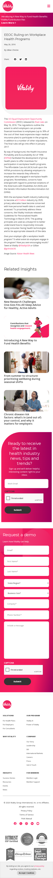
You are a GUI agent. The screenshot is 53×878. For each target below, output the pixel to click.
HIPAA (8, 158)
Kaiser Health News (25, 253)
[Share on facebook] (15, 59)
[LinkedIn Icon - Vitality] (32, 823)
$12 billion (21, 200)
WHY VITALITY (9, 736)
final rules (39, 122)
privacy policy (39, 866)
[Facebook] (15, 823)
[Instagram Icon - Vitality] (26, 823)
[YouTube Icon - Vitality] (38, 823)
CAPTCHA (10, 491)
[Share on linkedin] (26, 59)
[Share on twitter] (21, 59)
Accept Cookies (26, 873)
